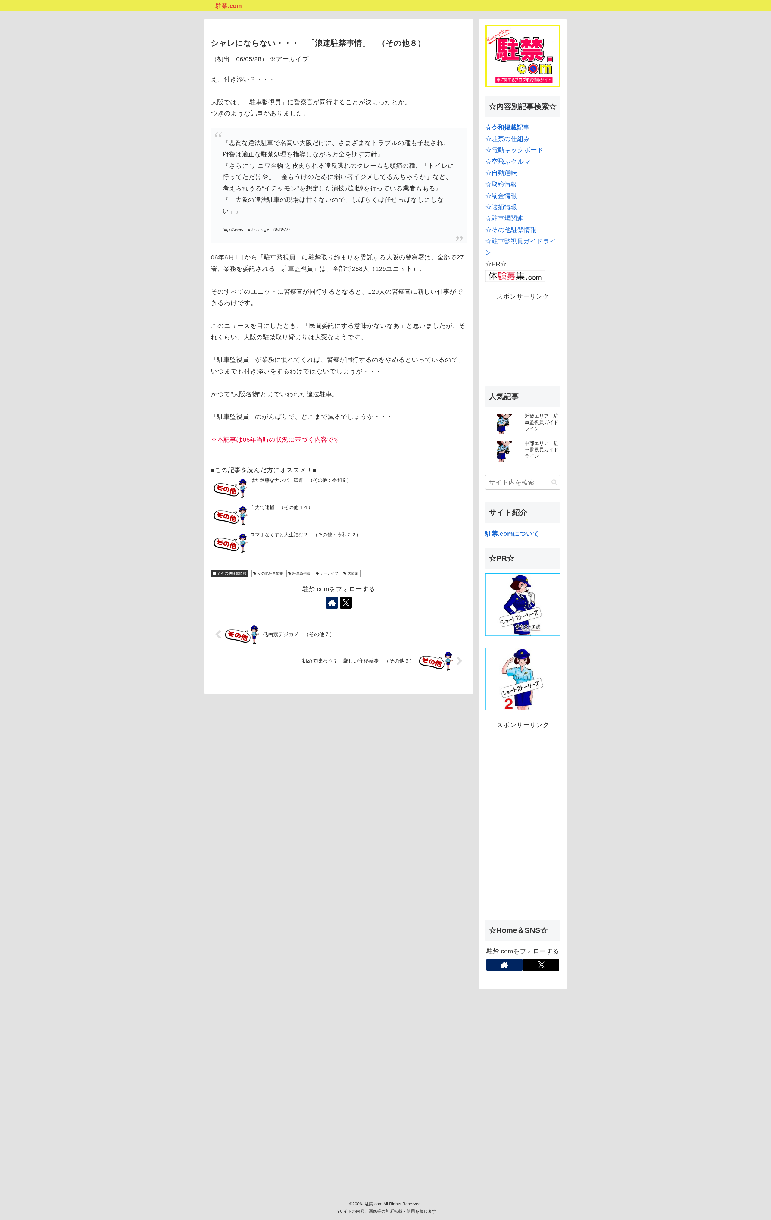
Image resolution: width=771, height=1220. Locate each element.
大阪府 (353, 573)
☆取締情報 (501, 184)
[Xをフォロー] (346, 603)
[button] (554, 482)
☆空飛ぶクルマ (508, 161)
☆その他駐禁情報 (231, 573)
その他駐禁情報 (270, 573)
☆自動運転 (501, 172)
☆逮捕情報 (501, 206)
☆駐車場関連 (504, 218)
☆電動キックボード (514, 149)
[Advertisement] (522, 340)
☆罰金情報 (501, 195)
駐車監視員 (301, 573)
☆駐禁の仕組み (507, 138)
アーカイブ (329, 573)
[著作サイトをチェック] (332, 603)
